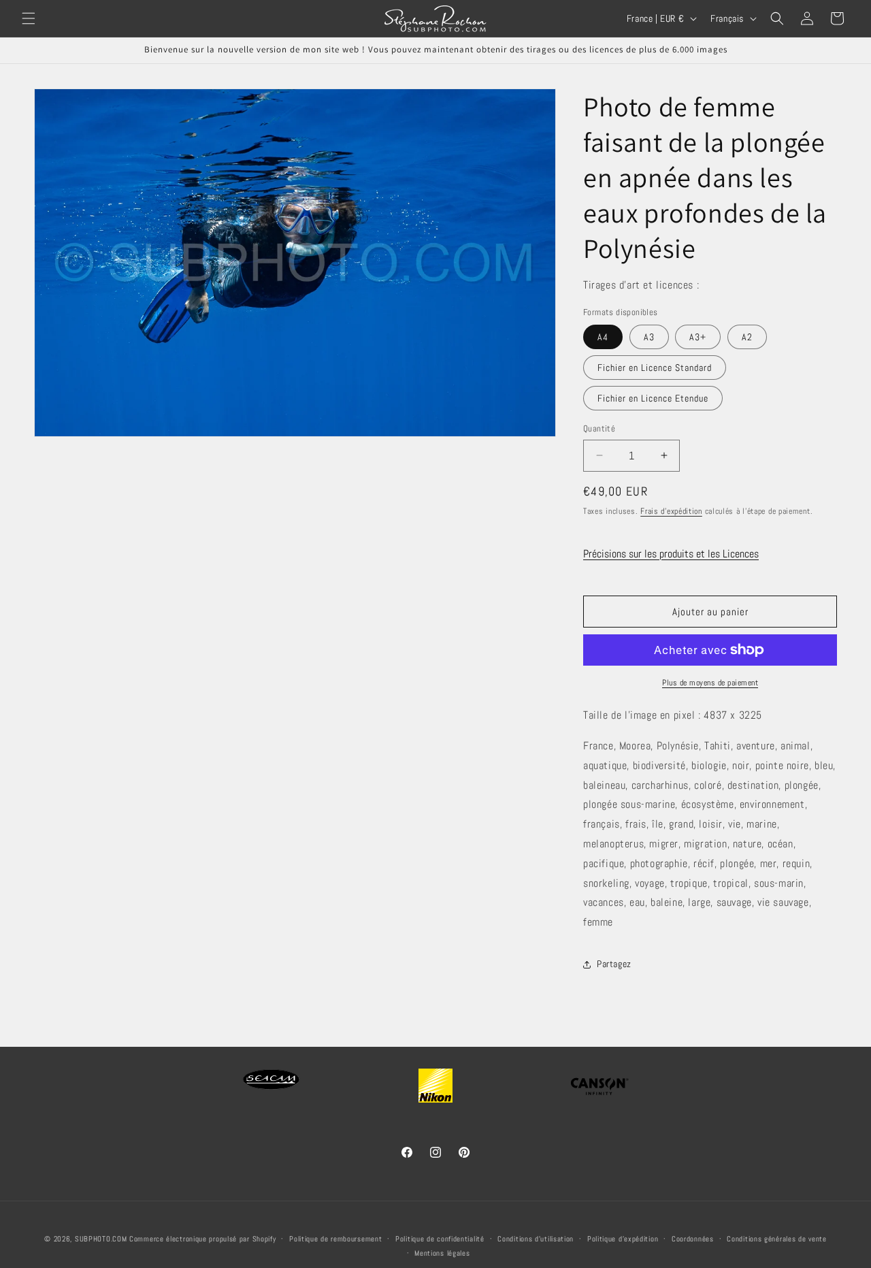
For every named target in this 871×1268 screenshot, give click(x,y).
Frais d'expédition (671, 511)
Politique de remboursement (335, 1238)
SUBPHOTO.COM (101, 1238)
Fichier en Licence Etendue (652, 398)
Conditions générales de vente (776, 1238)
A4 (602, 337)
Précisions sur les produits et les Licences (671, 554)
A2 (747, 337)
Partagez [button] (614, 964)
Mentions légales (442, 1252)
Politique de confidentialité (439, 1238)
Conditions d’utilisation (535, 1238)
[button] (29, 18)
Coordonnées (693, 1238)
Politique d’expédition (622, 1238)
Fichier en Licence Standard (654, 367)
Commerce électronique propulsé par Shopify (202, 1238)
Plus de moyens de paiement (710, 682)
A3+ (697, 337)
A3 (649, 337)
